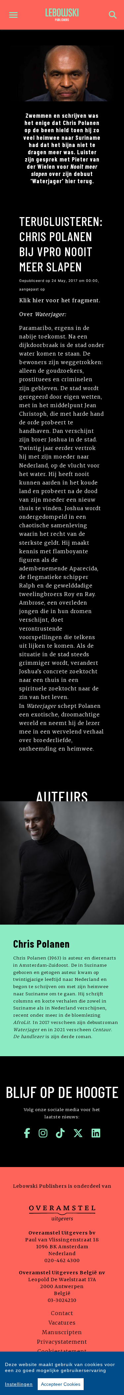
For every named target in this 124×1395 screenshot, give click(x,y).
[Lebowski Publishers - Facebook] (27, 1133)
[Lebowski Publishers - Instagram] (43, 1133)
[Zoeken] (113, 15)
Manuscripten (62, 1332)
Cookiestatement (62, 1351)
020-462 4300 (62, 1260)
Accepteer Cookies (60, 1384)
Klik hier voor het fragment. (60, 300)
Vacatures (62, 1322)
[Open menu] (13, 15)
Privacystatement (62, 1341)
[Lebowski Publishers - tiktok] (60, 1133)
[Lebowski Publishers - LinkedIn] (96, 1133)
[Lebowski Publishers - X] (78, 1133)
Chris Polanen (41, 943)
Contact (62, 1313)
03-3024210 (62, 1300)
